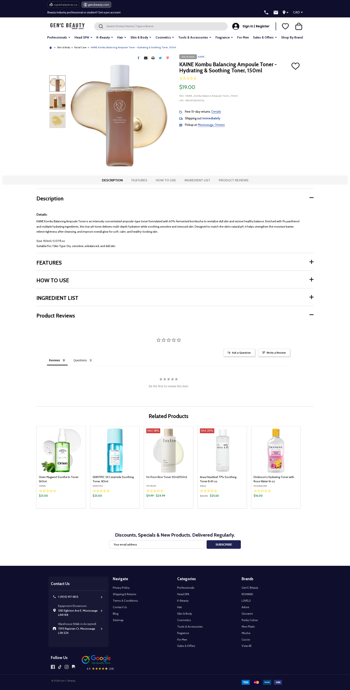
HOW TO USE (166, 180)
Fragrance (223, 37)
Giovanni (247, 613)
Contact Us (120, 607)
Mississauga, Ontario (211, 125)
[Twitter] (160, 58)
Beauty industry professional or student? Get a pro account (84, 11)
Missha (246, 633)
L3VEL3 (246, 600)
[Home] (51, 47)
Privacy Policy (121, 587)
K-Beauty (103, 37)
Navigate (120, 579)
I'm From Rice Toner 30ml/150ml (166, 477)
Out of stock (115, 508)
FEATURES (139, 180)
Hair (120, 37)
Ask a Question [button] (241, 352)
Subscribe (224, 544)
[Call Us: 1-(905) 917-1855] (266, 12)
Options (175, 507)
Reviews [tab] (54, 360)
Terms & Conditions (125, 600)
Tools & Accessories (193, 37)
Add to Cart (68, 507)
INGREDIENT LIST (197, 180)
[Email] (146, 58)
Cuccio (246, 639)
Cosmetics (163, 37)
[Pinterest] (167, 58)
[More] (69, 37)
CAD (296, 12)
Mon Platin (248, 626)
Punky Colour (250, 620)
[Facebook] (138, 58)
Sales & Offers (263, 37)
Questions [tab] (80, 360)
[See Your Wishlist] (285, 26)
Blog (115, 613)
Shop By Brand (292, 37)
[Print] (153, 58)
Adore (245, 607)
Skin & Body (139, 37)
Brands (247, 579)
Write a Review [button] (276, 352)
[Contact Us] (276, 12)
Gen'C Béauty (250, 587)
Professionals (57, 37)
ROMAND (247, 594)
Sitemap (118, 620)
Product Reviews (234, 180)
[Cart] (299, 26)
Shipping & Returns (124, 594)
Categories (186, 579)
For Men (243, 37)
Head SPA (82, 37)
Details (216, 111)
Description (112, 180)
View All (246, 646)
